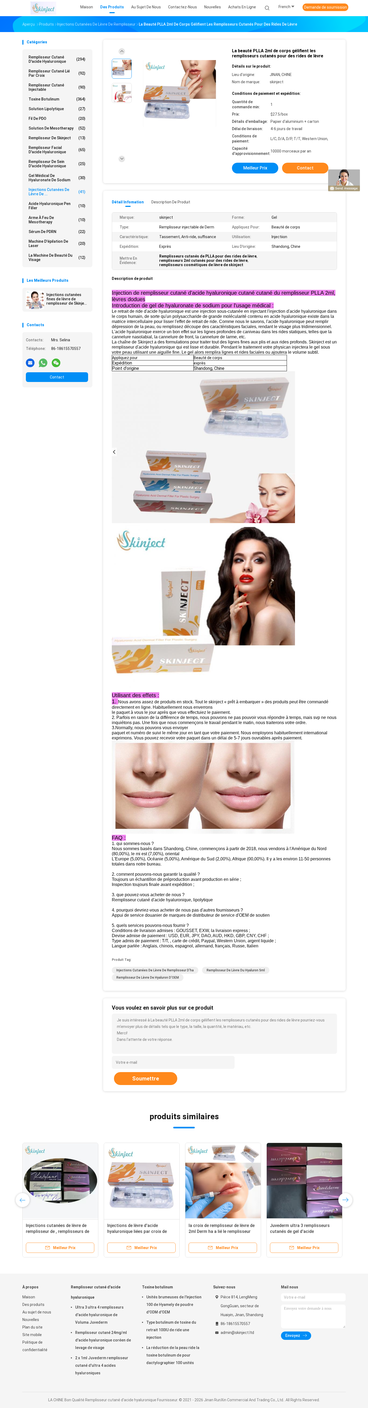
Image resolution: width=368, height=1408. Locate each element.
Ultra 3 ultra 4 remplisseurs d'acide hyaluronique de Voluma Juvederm (99, 1314)
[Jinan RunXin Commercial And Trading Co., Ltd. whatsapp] (43, 362)
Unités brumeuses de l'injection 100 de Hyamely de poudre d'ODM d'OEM (174, 1304)
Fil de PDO (57, 118)
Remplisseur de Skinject (57, 138)
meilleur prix (255, 168)
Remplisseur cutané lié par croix (57, 73)
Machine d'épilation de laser (57, 243)
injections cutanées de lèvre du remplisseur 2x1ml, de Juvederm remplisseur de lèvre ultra (57, 1231)
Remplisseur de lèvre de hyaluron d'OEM (147, 977)
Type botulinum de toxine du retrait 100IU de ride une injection (171, 1330)
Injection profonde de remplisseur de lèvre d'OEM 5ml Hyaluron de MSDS (140, 1231)
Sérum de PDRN (57, 232)
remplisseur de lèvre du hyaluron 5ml (236, 970)
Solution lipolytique (57, 109)
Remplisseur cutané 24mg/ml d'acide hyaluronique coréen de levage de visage (103, 1340)
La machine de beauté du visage (57, 257)
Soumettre (145, 1078)
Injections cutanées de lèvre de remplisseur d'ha (155, 970)
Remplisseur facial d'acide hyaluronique (57, 149)
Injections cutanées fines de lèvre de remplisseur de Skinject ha (67, 299)
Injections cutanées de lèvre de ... (57, 191)
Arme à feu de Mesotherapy (57, 219)
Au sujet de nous (36, 1312)
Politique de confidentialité (34, 1346)
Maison (28, 1297)
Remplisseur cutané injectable (57, 87)
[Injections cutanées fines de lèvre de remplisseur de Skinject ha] (35, 300)
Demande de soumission (325, 7)
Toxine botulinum (57, 99)
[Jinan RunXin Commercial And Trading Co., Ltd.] (43, 8)
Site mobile (32, 1335)
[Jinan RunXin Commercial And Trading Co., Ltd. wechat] (56, 362)
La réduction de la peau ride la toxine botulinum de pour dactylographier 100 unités (172, 1355)
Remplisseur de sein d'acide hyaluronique (57, 163)
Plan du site (32, 1327)
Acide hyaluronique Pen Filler (57, 205)
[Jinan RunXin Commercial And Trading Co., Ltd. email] (30, 362)
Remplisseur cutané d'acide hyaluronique (57, 59)
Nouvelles (30, 1319)
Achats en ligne (242, 7)
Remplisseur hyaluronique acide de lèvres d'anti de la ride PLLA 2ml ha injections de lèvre (304, 1231)
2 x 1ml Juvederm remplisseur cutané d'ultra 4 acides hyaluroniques (101, 1365)
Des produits (33, 1304)
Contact (57, 377)
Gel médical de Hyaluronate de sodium (57, 177)
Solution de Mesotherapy (57, 128)
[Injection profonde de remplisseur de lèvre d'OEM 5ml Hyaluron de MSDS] (141, 1180)
